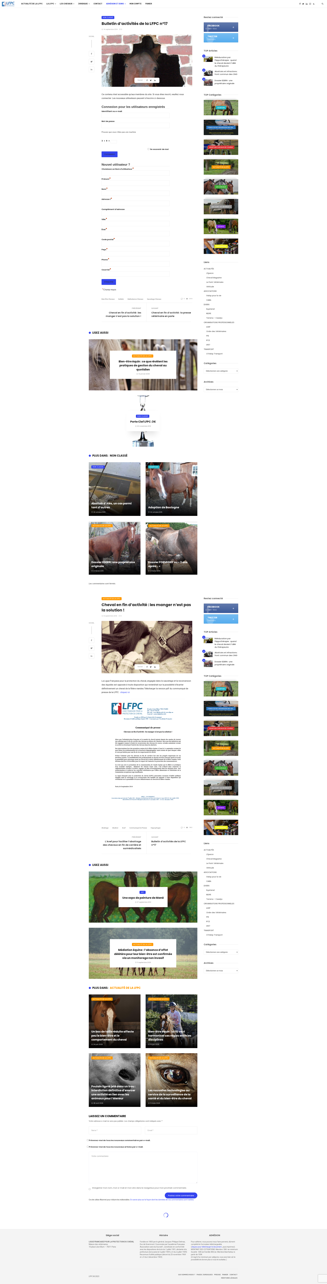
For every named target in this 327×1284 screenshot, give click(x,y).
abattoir (115, 828)
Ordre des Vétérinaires (216, 331)
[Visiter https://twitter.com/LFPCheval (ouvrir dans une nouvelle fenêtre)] (303, 4)
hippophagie (155, 828)
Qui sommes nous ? (186, 1275)
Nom (105, 189)
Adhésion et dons (115, 4)
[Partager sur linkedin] (91, 656)
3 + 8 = (106, 141)
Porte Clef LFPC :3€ (143, 421)
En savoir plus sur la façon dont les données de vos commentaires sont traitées (162, 1200)
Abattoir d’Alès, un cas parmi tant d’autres (111, 505)
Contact (98, 4)
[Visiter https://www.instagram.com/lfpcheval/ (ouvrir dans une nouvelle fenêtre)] (310, 4)
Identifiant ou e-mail (112, 111)
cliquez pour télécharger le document (207, 1247)
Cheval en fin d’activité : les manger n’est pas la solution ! (123, 314)
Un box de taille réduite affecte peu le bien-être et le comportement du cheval (112, 1035)
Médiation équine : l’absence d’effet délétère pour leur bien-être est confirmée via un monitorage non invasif (143, 954)
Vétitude (210, 286)
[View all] (221, 107)
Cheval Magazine (214, 277)
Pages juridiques (205, 1275)
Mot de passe (108, 121)
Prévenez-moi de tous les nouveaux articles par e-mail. (116, 1147)
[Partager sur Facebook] (91, 641)
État (104, 229)
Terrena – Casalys (214, 318)
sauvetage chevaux (154, 299)
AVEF (208, 327)
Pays (105, 249)
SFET (208, 344)
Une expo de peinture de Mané (143, 898)
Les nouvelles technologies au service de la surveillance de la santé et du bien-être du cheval (170, 1094)
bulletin (121, 299)
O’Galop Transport (214, 353)
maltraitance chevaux (135, 299)
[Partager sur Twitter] (91, 648)
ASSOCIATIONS (210, 291)
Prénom (106, 179)
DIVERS (206, 304)
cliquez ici (125, 692)
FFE (207, 336)
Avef (124, 828)
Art (142, 892)
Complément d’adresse (113, 209)
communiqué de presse (138, 828)
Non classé (108, 17)
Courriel (106, 269)
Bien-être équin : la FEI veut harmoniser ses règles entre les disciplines (169, 1035)
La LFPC (50, 4)
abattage (105, 828)
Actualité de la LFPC (32, 4)
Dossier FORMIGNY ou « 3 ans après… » (168, 564)
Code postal (108, 239)
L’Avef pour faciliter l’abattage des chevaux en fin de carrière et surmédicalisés (122, 845)
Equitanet (210, 309)
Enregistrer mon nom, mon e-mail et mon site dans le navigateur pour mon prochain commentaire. (139, 1187)
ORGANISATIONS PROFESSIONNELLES (219, 322)
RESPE (208, 313)
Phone (105, 259)
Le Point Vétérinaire (214, 282)
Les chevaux (66, 4)
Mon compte (136, 4)
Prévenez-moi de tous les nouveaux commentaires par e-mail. (119, 1140)
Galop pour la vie (213, 295)
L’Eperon (210, 273)
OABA (208, 300)
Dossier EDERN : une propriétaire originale (113, 564)
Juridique (83, 4)
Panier (148, 4)
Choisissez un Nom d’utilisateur (118, 169)
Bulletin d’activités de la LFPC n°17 (168, 843)
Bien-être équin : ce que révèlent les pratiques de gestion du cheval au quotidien (143, 365)
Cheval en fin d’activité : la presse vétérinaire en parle (171, 314)
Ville (104, 219)
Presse (217, 1275)
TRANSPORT (209, 349)
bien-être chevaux (108, 299)
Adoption (154, 467)
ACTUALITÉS (209, 268)
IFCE (208, 340)
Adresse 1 (107, 199)
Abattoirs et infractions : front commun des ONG (226, 73)
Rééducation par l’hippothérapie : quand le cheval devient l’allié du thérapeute (225, 61)
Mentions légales (229, 1278)
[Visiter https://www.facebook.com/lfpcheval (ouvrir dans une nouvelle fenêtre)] (300, 4)
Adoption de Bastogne (163, 507)
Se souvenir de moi (159, 149)
